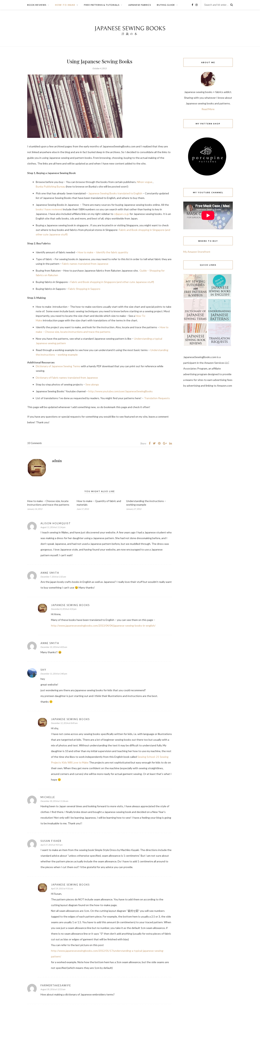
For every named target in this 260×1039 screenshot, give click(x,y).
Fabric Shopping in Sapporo (84, 288)
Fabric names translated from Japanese (85, 263)
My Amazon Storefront (196, 251)
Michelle (48, 797)
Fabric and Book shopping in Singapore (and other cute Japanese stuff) (112, 282)
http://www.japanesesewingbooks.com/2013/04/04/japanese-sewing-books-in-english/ (103, 625)
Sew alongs (92, 384)
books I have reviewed (49, 209)
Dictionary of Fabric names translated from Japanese (67, 377)
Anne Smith (50, 572)
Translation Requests (157, 398)
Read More (208, 109)
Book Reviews (36, 4)
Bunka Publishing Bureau (50, 186)
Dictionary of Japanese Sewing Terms (58, 366)
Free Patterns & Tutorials (101, 4)
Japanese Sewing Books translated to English (115, 193)
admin (57, 460)
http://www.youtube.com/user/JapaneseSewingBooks (120, 391)
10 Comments (34, 443)
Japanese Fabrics (139, 4)
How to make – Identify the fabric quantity (103, 252)
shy (43, 669)
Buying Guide (166, 4)
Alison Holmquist (56, 523)
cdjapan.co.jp (121, 213)
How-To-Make (65, 4)
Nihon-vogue (144, 181)
